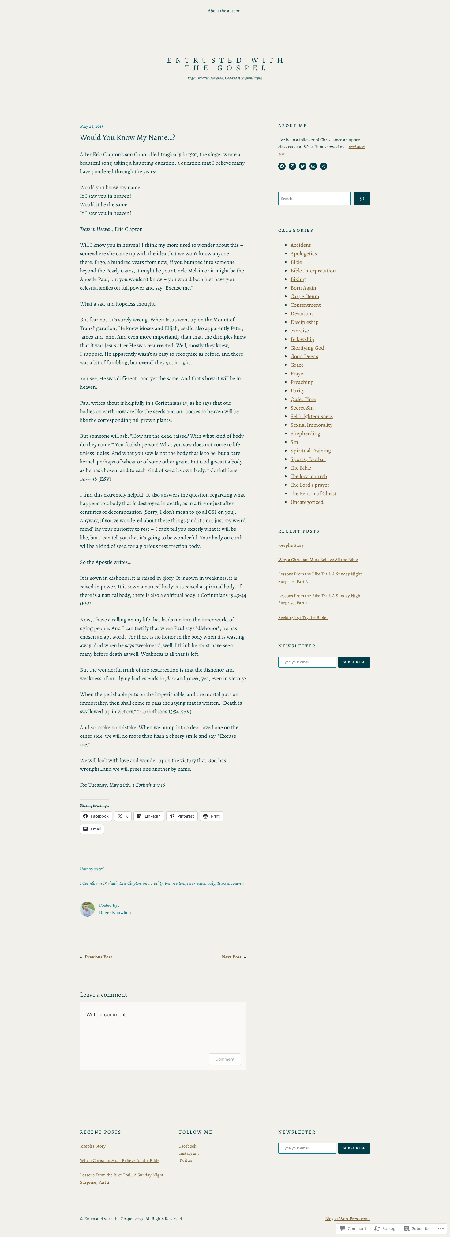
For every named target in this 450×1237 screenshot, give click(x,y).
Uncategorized (92, 869)
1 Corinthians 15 (93, 883)
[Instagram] (292, 166)
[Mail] (313, 166)
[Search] (362, 198)
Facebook (187, 1146)
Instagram (189, 1153)
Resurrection (175, 883)
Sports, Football (308, 459)
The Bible (301, 467)
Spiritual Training (311, 450)
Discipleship (305, 322)
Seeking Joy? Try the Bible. (303, 617)
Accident (301, 245)
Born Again (303, 287)
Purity (298, 390)
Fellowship (302, 339)
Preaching (302, 382)
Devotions (302, 313)
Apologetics (304, 253)
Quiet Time (303, 399)
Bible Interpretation (313, 270)
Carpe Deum (305, 296)
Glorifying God (307, 347)
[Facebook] (282, 166)
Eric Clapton (130, 883)
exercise (300, 330)
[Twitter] (302, 166)
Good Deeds (304, 356)
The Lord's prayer (310, 485)
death (113, 883)
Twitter (186, 1160)
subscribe (354, 662)
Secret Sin (302, 407)
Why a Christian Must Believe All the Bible (318, 560)
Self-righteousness (312, 416)
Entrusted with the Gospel (227, 64)
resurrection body (201, 883)
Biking (298, 279)
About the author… (225, 11)
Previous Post (98, 956)
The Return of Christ (313, 493)
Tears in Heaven (230, 883)
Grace (297, 365)
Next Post (231, 956)
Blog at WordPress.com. (347, 1219)
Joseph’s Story (291, 545)
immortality (153, 883)
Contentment (306, 305)
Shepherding (305, 433)
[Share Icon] (323, 166)
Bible (296, 262)
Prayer (298, 373)
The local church (309, 476)
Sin (294, 442)
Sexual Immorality (311, 425)
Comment (224, 1059)
